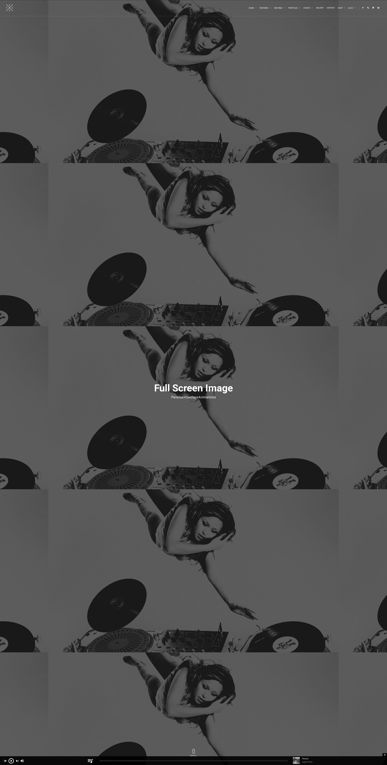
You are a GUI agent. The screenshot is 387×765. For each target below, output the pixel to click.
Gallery (320, 8)
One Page (278, 8)
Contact (331, 8)
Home (251, 8)
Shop (340, 8)
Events (307, 8)
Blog (350, 8)
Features (264, 8)
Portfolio (293, 8)
